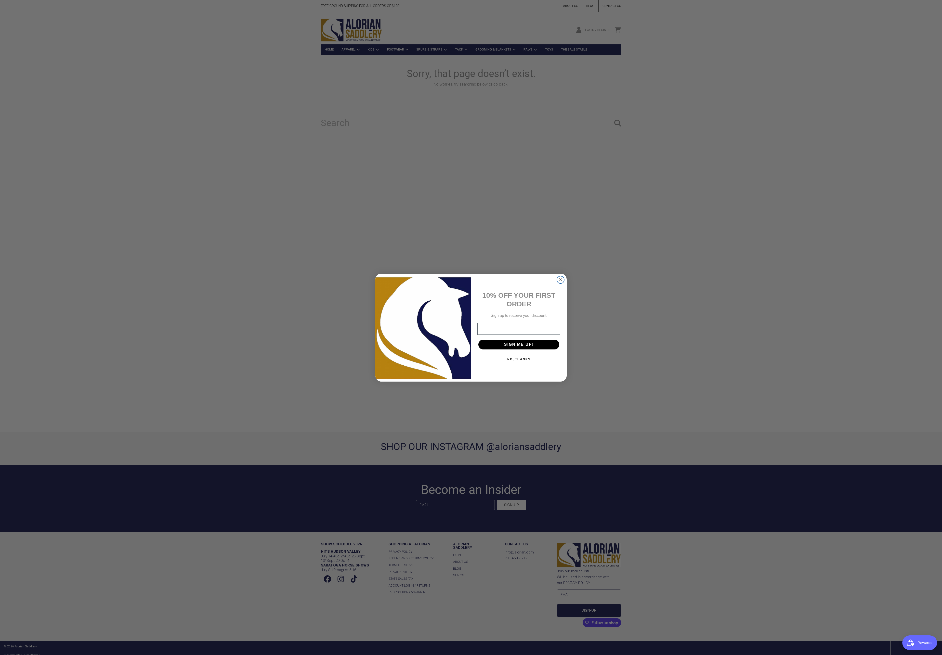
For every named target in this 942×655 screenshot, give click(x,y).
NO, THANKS (519, 359)
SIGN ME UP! (519, 344)
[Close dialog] (560, 279)
